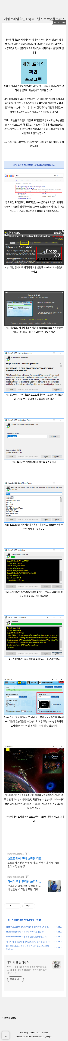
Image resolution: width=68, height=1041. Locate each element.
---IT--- (9, 919)
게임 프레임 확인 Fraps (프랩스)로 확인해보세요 (34, 19)
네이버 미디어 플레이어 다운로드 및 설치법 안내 (26, 941)
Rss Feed (19, 1037)
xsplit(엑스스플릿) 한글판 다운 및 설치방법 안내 (26, 927)
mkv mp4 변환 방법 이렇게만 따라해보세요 (23, 932)
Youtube (42, 1037)
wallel (46, 1033)
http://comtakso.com (15, 877)
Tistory (31, 1033)
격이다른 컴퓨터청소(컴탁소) (22, 881)
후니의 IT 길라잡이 (18, 962)
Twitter (28, 1037)
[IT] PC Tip (18, 919)
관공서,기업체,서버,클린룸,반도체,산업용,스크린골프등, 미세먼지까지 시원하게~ (24, 887)
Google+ (49, 1037)
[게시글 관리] (18, 906)
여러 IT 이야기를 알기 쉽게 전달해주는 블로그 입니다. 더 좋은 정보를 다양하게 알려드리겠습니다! (27, 969)
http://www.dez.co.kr (15, 853)
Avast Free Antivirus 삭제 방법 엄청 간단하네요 (25, 936)
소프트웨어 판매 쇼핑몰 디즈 (24, 858)
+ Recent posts (9, 1017)
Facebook (35, 1037)
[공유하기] (14, 906)
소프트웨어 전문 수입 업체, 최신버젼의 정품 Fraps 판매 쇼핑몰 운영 (33, 864)
